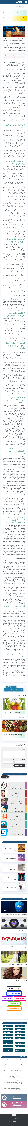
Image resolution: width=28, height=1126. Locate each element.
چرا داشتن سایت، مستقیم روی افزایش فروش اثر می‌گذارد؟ (16, 947)
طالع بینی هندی (18, 1043)
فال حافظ (19, 1035)
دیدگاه (23, 749)
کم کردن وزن (19, 689)
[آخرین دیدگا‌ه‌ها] (7, 1059)
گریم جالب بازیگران (20, 998)
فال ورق (7, 1026)
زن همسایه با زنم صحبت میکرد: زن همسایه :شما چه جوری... (12, 1088)
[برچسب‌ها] (20, 1059)
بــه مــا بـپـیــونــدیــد (17, 1099)
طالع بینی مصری (7, 1038)
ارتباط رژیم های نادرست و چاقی (13, 712)
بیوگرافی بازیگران (7, 998)
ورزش (6, 689)
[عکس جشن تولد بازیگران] (14, 1010)
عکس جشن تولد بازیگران (14, 1008)
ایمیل (23, 759)
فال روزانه (7, 1035)
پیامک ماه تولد (7, 1046)
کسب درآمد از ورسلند (22, 930)
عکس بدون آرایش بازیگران (14, 993)
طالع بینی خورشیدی (7, 1042)
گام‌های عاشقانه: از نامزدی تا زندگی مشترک (17, 964)
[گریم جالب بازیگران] (20, 1000)
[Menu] (26, 2)
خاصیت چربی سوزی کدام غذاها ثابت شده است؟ (13, 735)
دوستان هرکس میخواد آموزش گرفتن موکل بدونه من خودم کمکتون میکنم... (12, 1077)
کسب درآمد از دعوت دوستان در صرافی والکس (16, 914)
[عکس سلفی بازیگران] (14, 1005)
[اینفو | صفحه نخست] (17, 2)
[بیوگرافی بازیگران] (7, 1000)
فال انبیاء (19, 1038)
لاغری (11, 689)
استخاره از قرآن (7, 1032)
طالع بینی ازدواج (18, 1046)
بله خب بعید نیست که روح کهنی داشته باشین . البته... (12, 1065)
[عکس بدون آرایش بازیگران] (14, 995)
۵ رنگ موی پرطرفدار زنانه (21, 980)
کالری (8, 687)
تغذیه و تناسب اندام (20, 6)
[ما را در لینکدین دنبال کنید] (13, 1121)
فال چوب (19, 1029)
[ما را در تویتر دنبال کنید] (15, 1121)
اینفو (13, 1118)
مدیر (20, 17)
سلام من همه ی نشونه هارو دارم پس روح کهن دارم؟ (11, 1071)
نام (13, 759)
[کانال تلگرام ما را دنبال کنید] (18, 1121)
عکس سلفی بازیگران (14, 1003)
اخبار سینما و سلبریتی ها (14, 988)
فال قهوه (7, 1029)
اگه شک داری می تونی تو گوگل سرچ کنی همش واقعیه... (13, 1083)
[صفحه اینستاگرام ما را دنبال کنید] (10, 1121)
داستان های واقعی (7, 1049)
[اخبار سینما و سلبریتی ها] (14, 990)
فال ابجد (19, 1032)
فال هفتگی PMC (18, 1026)
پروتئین (14, 687)
